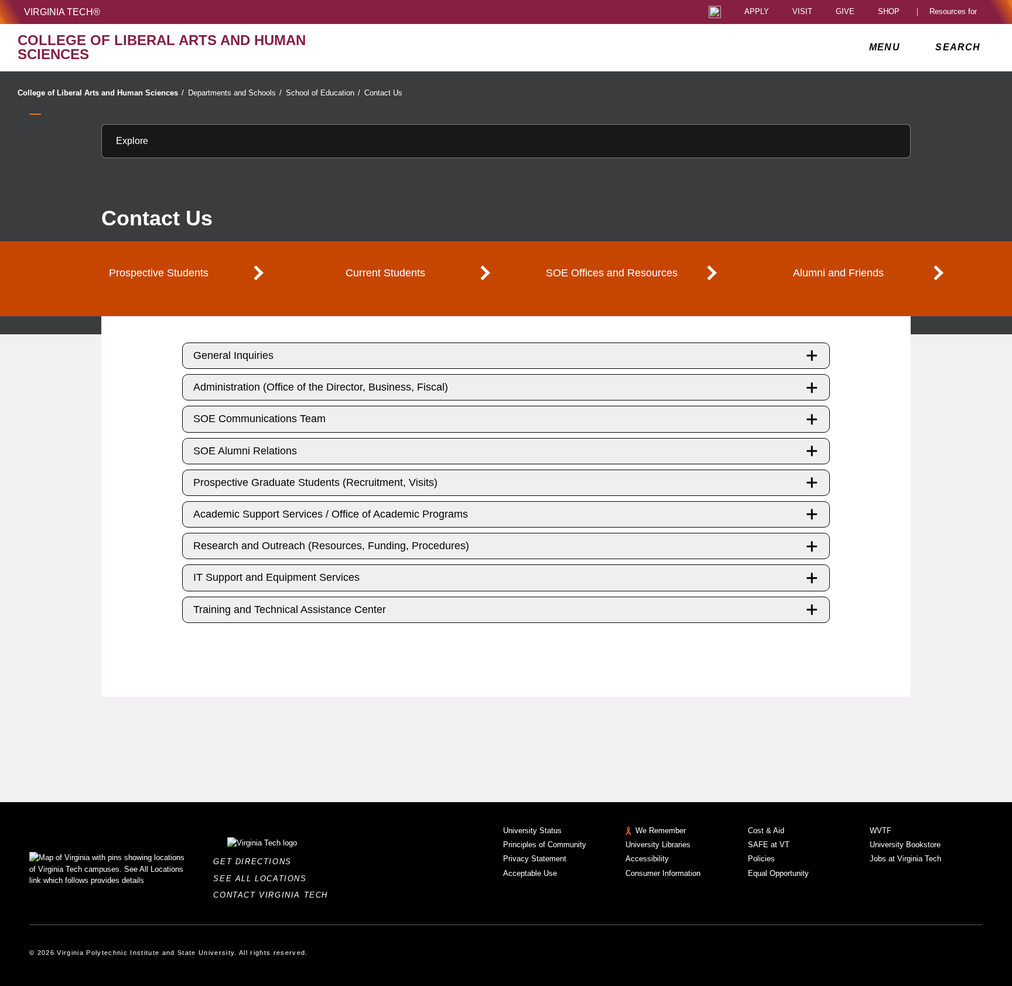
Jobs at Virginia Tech (905, 858)
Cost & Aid (766, 830)
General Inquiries (233, 355)
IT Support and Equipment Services (276, 577)
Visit (802, 12)
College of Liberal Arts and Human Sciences (101, 92)
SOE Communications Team (259, 418)
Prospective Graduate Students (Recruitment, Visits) (315, 482)
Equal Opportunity (778, 873)
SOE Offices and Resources (612, 273)
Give (845, 12)
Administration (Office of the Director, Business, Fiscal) (320, 387)
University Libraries (657, 844)
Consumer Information (662, 873)
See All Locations (263, 878)
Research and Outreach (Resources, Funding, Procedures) (331, 546)
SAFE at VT (768, 844)
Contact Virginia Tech (273, 895)
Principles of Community (544, 844)
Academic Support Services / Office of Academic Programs (330, 514)
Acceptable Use (530, 873)
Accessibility (647, 858)
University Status (532, 830)
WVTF (880, 830)
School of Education (323, 92)
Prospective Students (158, 273)
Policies (761, 858)
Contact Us (383, 92)
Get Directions (255, 861)
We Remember (660, 830)
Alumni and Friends (838, 273)
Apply (756, 12)
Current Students (385, 273)
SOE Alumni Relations (245, 451)
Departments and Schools (235, 92)
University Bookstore (905, 844)
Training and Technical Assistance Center (289, 609)
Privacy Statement (534, 858)
